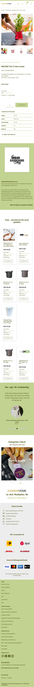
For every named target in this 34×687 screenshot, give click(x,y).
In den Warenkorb (21, 105)
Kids (2, 596)
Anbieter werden (5, 615)
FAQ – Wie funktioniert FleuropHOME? (11, 643)
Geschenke (4, 599)
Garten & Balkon (5, 587)
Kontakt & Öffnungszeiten (8, 633)
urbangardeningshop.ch (10, 62)
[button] (8, 428)
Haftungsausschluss (6, 624)
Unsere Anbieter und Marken (9, 612)
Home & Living (5, 584)
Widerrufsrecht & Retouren (8, 639)
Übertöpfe (8, 10)
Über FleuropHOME (6, 609)
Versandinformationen (7, 636)
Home (2, 10)
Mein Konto (4, 646)
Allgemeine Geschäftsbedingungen (10, 618)
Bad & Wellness (5, 593)
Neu (2, 602)
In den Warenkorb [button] (8, 261)
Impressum (4, 627)
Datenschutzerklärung (7, 621)
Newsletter (4, 649)
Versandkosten (8, 92)
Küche (3, 590)
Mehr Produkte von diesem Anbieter (21, 205)
